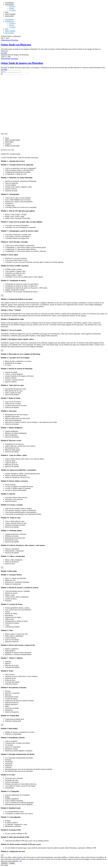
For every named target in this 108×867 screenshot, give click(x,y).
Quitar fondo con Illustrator (16, 44)
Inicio (7, 138)
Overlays (12, 6)
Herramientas (9, 4)
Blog (6, 12)
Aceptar (12, 863)
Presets (11, 8)
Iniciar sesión (9, 16)
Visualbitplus (9, 2)
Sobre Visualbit (10, 14)
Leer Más (4, 53)
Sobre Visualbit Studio (12, 140)
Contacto (8, 144)
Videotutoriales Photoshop (9, 40)
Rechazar (4, 863)
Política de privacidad (12, 145)
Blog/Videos (9, 142)
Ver (20, 861)
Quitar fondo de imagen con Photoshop (22, 63)
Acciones (12, 10)
